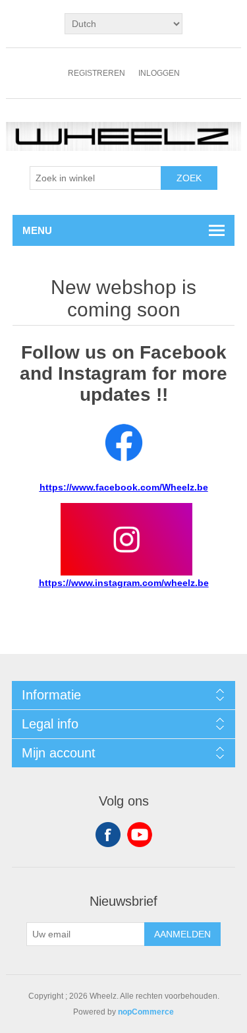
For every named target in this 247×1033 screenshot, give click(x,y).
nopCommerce (146, 1012)
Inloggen (159, 73)
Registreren (96, 73)
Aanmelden (182, 934)
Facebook (108, 834)
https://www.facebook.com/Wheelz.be (124, 487)
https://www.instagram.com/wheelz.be (124, 582)
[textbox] (95, 178)
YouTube (139, 834)
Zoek (189, 178)
